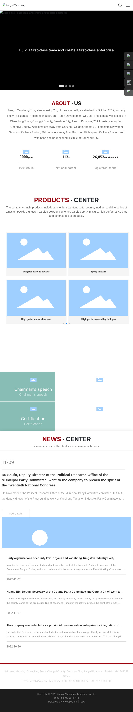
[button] (60, 86)
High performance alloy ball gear (97, 319)
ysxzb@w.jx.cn (38, 680)
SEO (83, 701)
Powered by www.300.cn (62, 701)
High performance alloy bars (35, 319)
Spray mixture (97, 271)
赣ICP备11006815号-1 (66, 697)
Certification (33, 418)
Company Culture (100, 389)
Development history (99, 418)
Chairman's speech (33, 389)
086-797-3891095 (73, 680)
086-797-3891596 (101, 680)
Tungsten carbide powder (35, 271)
